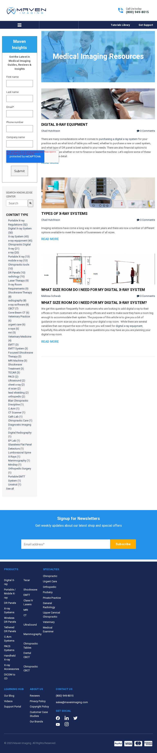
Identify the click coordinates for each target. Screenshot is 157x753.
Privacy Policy (38, 701)
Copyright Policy (39, 706)
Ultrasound (16, 380)
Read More (50, 163)
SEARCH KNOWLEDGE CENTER (19, 194)
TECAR (14, 372)
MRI (26, 609)
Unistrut (14, 484)
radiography (17, 300)
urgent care (16, 324)
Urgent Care (50, 581)
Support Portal (12, 706)
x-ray (13, 252)
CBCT (13, 308)
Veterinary (49, 622)
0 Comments (147, 130)
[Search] (30, 203)
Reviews (35, 695)
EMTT (13, 344)
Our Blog (9, 695)
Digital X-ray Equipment (64, 124)
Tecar (27, 580)
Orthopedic (49, 586)
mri (12, 332)
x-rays (13, 328)
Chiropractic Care (20, 420)
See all (10, 488)
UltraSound (30, 624)
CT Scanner (16, 412)
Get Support (146, 25)
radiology (16, 276)
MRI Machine (17, 360)
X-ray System (18, 236)
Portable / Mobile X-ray (10, 593)
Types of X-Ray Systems (64, 213)
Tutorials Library (120, 25)
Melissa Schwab (51, 296)
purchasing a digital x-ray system (118, 139)
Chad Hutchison (50, 130)
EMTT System (18, 348)
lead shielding (18, 392)
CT (25, 615)
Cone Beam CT (18, 312)
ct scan (14, 388)
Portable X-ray (19, 256)
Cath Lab (15, 416)
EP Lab (14, 440)
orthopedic (16, 396)
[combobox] (17, 203)
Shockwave (30, 589)
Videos (8, 701)
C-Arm (13, 408)
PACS (13, 376)
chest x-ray (16, 384)
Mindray (14, 464)
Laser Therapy (18, 280)
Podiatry (48, 592)
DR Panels (16, 272)
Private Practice (52, 597)
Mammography (19, 460)
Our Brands (36, 721)
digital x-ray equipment (129, 325)
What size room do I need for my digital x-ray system (93, 289)
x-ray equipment (20, 240)
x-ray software (18, 304)
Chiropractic (50, 576)
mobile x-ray (18, 260)
